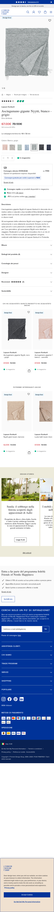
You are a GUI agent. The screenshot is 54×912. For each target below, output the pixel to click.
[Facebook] (10, 699)
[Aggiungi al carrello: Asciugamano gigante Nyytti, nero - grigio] (29, 370)
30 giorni (19, 193)
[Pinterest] (16, 699)
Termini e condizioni (35, 749)
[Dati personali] (33, 12)
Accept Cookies (27, 895)
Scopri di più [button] (8, 182)
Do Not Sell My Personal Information (14, 749)
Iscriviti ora (8, 599)
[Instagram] (4, 699)
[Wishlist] (39, 12)
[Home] (2, 95)
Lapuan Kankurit (8, 107)
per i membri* (30, 196)
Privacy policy (6, 752)
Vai (45, 629)
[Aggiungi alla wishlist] (49, 20)
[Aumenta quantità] (12, 158)
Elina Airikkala (7, 118)
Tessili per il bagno (20, 95)
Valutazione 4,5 (33, 2)
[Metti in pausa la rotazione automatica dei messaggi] (51, 2)
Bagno (8, 95)
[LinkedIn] (22, 699)
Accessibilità (30, 752)
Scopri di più (6, 592)
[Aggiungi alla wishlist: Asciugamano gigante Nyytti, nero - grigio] (28, 312)
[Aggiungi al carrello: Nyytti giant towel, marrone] (29, 452)
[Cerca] (27, 12)
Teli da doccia (34, 95)
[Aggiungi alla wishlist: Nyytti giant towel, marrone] (28, 394)
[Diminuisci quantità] (3, 158)
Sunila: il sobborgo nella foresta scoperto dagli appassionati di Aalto (20, 509)
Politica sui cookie (19, 752)
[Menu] (50, 12)
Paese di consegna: (9, 635)
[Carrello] (45, 12)
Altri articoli (27, 553)
